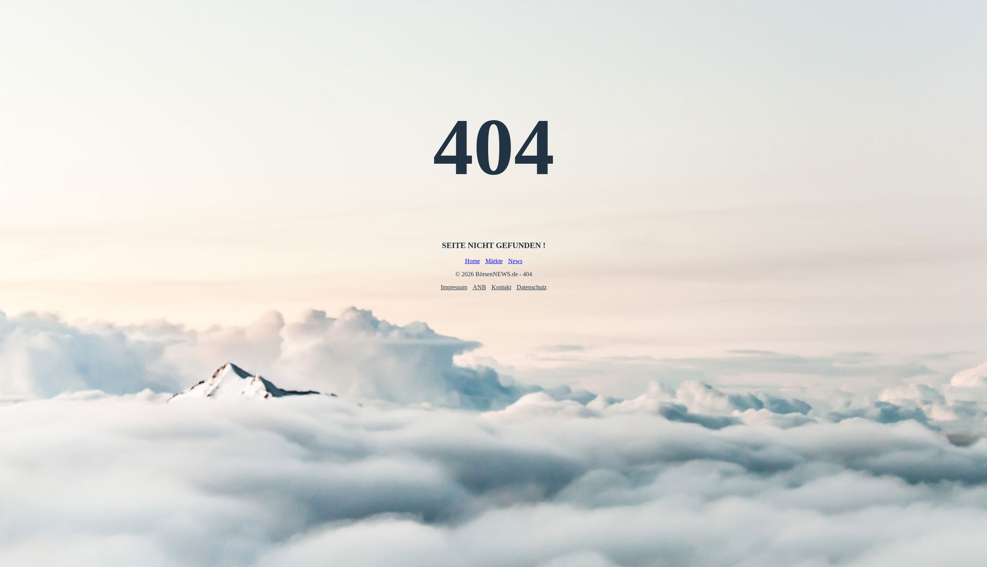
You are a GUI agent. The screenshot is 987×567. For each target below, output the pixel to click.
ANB (479, 287)
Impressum (454, 287)
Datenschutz (532, 287)
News (515, 261)
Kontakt (501, 287)
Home (472, 261)
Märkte (494, 261)
